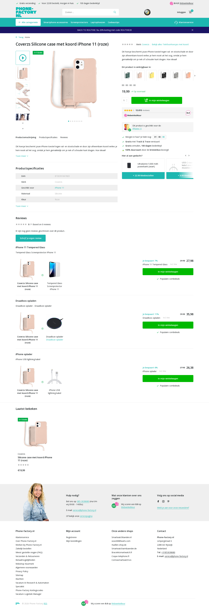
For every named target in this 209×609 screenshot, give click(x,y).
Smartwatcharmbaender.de (124, 548)
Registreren (71, 537)
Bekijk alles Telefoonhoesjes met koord (170, 44)
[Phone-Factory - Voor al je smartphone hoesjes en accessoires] (26, 12)
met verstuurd (142, 141)
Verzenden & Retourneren (28, 556)
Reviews (64, 137)
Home (27, 37)
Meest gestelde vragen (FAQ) (29, 552)
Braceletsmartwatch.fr (122, 552)
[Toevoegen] (50, 469)
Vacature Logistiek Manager (28, 594)
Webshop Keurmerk (25, 563)
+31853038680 (168, 552)
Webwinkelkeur (186, 3)
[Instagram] (163, 501)
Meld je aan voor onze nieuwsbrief (173, 507)
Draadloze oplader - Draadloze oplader (34, 305)
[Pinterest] (168, 501)
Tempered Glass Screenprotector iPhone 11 (36, 252)
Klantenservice (185, 22)
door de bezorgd (145, 149)
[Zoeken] (115, 12)
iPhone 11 (59, 187)
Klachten (20, 579)
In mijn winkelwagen (159, 100)
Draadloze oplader (54, 336)
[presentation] (194, 75)
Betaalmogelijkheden (25, 560)
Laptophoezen (98, 22)
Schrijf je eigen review (30, 238)
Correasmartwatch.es (121, 560)
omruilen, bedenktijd (143, 145)
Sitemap (19, 575)
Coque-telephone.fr (120, 556)
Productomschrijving (26, 137)
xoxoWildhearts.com (121, 541)
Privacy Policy (22, 571)
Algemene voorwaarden (27, 567)
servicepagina (86, 516)
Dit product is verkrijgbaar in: (136, 67)
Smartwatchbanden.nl (122, 537)
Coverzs (145, 44)
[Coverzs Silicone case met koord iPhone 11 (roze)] (36, 434)
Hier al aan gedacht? (132, 155)
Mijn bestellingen (74, 541)
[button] (69, 121)
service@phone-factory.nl (84, 510)
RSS (45, 603)
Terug (20, 37)
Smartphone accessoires (56, 22)
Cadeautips (113, 22)
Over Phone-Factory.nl (26, 541)
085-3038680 (83, 501)
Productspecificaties (48, 137)
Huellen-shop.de (119, 544)
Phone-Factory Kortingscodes (29, 590)
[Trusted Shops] (147, 12)
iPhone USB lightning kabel (28, 359)
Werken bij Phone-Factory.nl (29, 544)
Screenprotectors (79, 22)
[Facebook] (158, 501)
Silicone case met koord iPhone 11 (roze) (35, 459)
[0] (189, 12)
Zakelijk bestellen (23, 548)
